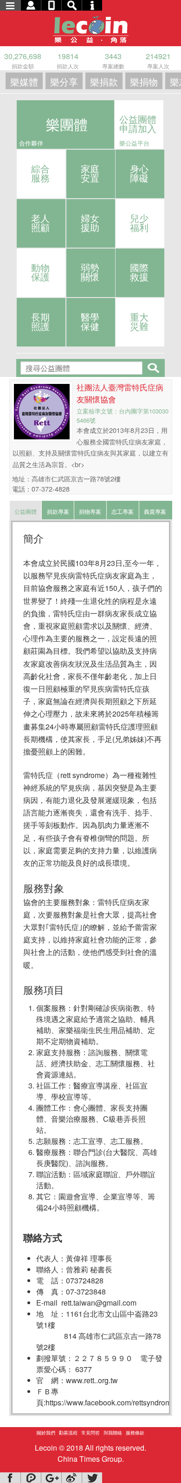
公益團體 (25, 511)
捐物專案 (90, 511)
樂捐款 (104, 81)
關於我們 (46, 1432)
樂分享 (64, 81)
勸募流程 (68, 1432)
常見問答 (90, 1432)
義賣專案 (155, 511)
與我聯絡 (112, 1432)
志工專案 (122, 511)
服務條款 (135, 1432)
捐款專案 (58, 511)
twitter (92, 1477)
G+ (51, 1477)
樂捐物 (144, 81)
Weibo (71, 1477)
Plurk (30, 1477)
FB (10, 1477)
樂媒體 (24, 81)
